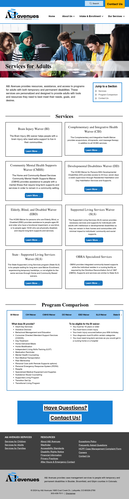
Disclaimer (70, 493)
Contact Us (115, 4)
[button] (115, 16)
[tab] (14, 315)
